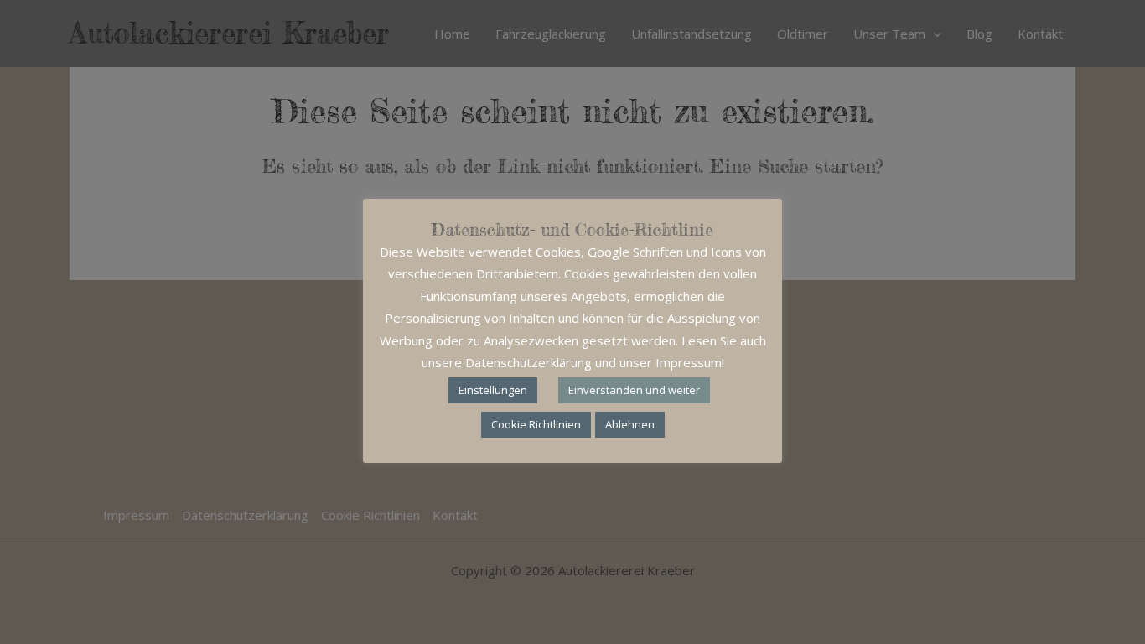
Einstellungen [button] (493, 389)
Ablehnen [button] (630, 424)
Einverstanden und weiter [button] (634, 389)
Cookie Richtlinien (536, 424)
